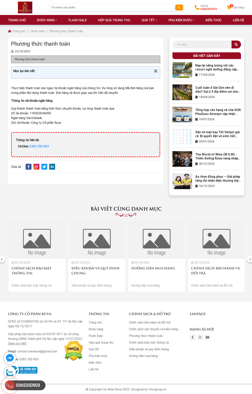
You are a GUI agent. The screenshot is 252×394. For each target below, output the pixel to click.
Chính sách (37, 31)
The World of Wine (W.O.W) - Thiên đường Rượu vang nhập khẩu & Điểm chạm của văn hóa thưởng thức (216, 156)
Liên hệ (93, 369)
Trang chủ (18, 31)
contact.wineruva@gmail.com (37, 351)
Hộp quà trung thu (114, 20)
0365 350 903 (39, 146)
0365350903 (208, 9)
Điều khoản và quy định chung (149, 349)
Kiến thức (214, 20)
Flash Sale (78, 20)
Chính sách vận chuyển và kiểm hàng (153, 329)
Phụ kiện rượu (180, 20)
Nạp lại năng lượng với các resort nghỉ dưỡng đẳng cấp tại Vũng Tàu (216, 67)
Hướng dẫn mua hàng (152, 268)
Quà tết (148, 20)
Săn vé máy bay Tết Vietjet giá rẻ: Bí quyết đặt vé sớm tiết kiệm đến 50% (217, 134)
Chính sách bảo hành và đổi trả (149, 322)
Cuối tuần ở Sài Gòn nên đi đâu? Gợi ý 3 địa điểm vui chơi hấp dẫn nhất (217, 89)
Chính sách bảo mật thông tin (149, 342)
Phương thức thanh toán (146, 336)
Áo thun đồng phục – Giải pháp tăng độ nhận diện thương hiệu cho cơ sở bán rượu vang (217, 178)
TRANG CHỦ (17, 20)
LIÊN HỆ (238, 20)
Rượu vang (46, 20)
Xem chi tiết (17, 343)
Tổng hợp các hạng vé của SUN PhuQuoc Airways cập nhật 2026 (218, 112)
